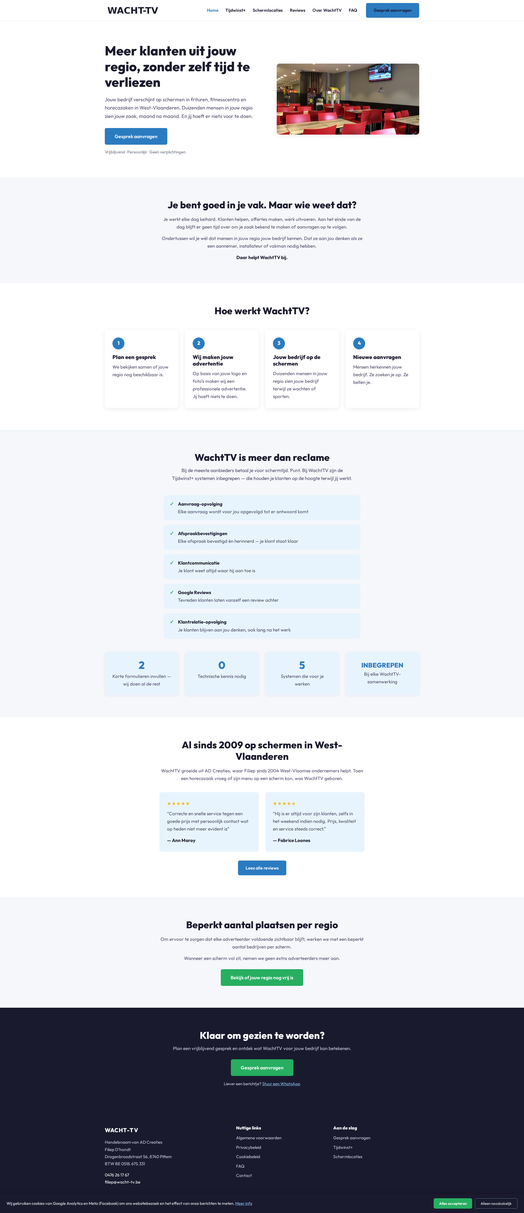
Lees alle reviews (262, 868)
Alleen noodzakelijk (496, 1203)
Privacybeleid (248, 1147)
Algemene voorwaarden (259, 1137)
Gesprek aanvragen (393, 10)
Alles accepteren (453, 1203)
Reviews (297, 10)
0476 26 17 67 (117, 1175)
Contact (244, 1175)
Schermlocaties (268, 10)
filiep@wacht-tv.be (122, 1182)
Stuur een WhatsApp (281, 1083)
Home (212, 10)
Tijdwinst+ (235, 10)
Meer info (243, 1203)
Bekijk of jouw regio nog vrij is (262, 977)
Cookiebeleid (248, 1156)
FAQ (353, 10)
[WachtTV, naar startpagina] (133, 10)
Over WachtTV (327, 10)
